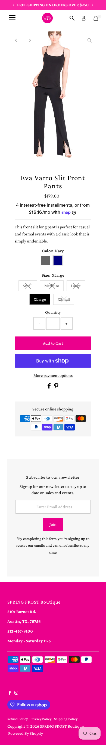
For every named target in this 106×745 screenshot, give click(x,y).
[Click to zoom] (90, 40)
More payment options (53, 375)
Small (30, 286)
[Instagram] (16, 693)
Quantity (53, 312)
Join (53, 524)
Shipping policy (65, 719)
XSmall (66, 300)
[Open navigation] (12, 18)
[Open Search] (72, 18)
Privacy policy (40, 719)
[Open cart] (96, 18)
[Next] (29, 40)
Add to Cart (53, 343)
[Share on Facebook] (49, 387)
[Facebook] (9, 693)
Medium (54, 286)
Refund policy (17, 719)
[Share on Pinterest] (56, 387)
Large (78, 286)
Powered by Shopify (25, 733)
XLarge (40, 299)
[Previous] (16, 40)
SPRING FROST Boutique (62, 726)
